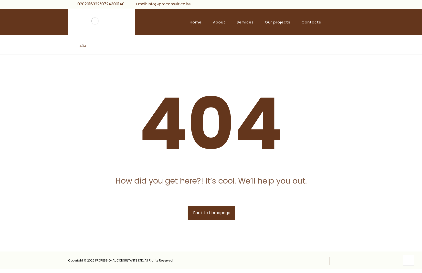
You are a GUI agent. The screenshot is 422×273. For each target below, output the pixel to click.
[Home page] (69, 46)
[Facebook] (329, 5)
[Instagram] (345, 5)
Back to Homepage (211, 213)
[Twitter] (337, 5)
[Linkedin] (353, 5)
